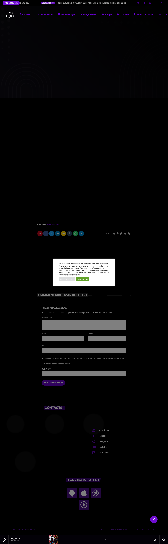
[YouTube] (138, 3)
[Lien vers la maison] (10, 15)
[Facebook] (156, 3)
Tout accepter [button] (83, 279)
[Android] (162, 3)
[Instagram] (150, 3)
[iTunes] (144, 3)
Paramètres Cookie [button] (67, 279)
